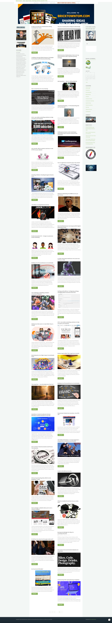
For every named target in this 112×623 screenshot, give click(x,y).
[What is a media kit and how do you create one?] (74, 511)
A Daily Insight (88, 88)
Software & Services (89, 109)
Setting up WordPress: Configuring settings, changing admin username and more (68, 291)
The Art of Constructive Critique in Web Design (69, 26)
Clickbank (87, 96)
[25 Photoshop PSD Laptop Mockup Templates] (74, 588)
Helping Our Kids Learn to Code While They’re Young (42, 324)
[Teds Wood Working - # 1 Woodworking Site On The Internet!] (74, 112)
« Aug (86, 82)
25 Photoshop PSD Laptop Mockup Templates (68, 579)
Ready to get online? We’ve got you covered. (68, 353)
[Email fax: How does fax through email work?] (48, 548)
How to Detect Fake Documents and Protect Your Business (42, 447)
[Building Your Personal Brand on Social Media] (48, 271)
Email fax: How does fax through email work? (42, 539)
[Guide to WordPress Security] (74, 480)
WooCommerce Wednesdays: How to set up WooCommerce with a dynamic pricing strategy (68, 56)
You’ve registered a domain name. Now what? (69, 162)
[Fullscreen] (25, 39)
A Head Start (88, 90)
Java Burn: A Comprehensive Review (40, 204)
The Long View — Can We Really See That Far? (42, 384)
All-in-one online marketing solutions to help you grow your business (42, 118)
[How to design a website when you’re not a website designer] (48, 518)
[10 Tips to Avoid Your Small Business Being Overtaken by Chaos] (46, 37)
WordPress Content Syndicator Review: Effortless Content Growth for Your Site (41, 415)
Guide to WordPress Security (64, 471)
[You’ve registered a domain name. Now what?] (74, 171)
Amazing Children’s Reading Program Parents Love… (42, 175)
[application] (21, 35)
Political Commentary (89, 105)
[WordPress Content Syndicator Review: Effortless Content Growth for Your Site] (46, 424)
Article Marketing (88, 92)
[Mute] (93, 39)
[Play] (17, 39)
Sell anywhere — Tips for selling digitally (67, 81)
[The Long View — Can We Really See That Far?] (46, 393)
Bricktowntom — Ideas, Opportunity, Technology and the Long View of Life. (31, 0)
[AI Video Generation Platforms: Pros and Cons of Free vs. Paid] (73, 268)
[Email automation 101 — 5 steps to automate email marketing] (48, 244)
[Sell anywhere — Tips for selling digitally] (74, 86)
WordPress (94, 619)
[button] (21, 35)
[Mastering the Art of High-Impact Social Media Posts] (48, 364)
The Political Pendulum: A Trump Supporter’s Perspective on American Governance (68, 440)
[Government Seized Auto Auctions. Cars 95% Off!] (73, 421)
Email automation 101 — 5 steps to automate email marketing (42, 236)
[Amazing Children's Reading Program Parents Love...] (46, 185)
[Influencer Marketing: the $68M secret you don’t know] (74, 204)
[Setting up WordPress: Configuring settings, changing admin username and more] (74, 301)
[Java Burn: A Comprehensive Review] (46, 213)
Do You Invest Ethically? (37, 569)
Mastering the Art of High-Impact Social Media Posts (42, 356)
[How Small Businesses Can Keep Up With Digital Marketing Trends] (74, 236)
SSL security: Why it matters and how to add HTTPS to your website (42, 149)
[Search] (78, 3)
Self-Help (87, 107)
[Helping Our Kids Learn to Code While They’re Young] (46, 334)
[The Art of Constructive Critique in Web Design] (74, 35)
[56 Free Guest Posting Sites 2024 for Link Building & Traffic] (48, 488)
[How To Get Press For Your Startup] (47, 97)
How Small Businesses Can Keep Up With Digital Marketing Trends (69, 226)
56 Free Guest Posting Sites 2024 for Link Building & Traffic (41, 478)
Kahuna (90, 619)
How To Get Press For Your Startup (39, 88)
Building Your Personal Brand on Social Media (42, 263)
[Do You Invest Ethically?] (46, 578)
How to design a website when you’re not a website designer (41, 508)
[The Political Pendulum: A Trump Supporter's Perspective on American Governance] (74, 450)
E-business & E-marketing (90, 100)
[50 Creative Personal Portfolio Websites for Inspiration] (74, 560)
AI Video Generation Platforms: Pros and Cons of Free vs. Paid (69, 259)
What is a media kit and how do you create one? (68, 501)
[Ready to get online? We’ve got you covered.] (74, 362)
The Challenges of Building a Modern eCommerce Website (40, 293)
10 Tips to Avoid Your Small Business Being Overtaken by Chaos (41, 27)
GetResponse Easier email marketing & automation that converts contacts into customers (67, 133)
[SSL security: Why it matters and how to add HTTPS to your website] (48, 156)
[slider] (90, 121)
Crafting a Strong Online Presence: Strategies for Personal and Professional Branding (42, 58)
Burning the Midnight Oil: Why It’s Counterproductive (66, 533)
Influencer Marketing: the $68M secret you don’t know (68, 194)
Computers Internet (89, 98)
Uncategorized (88, 111)
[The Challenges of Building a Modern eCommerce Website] (48, 303)
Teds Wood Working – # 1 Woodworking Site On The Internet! (68, 106)
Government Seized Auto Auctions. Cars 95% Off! (68, 413)
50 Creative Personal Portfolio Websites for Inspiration (68, 550)
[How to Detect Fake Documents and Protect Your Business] (46, 457)
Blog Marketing (88, 94)
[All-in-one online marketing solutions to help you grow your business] (48, 127)
